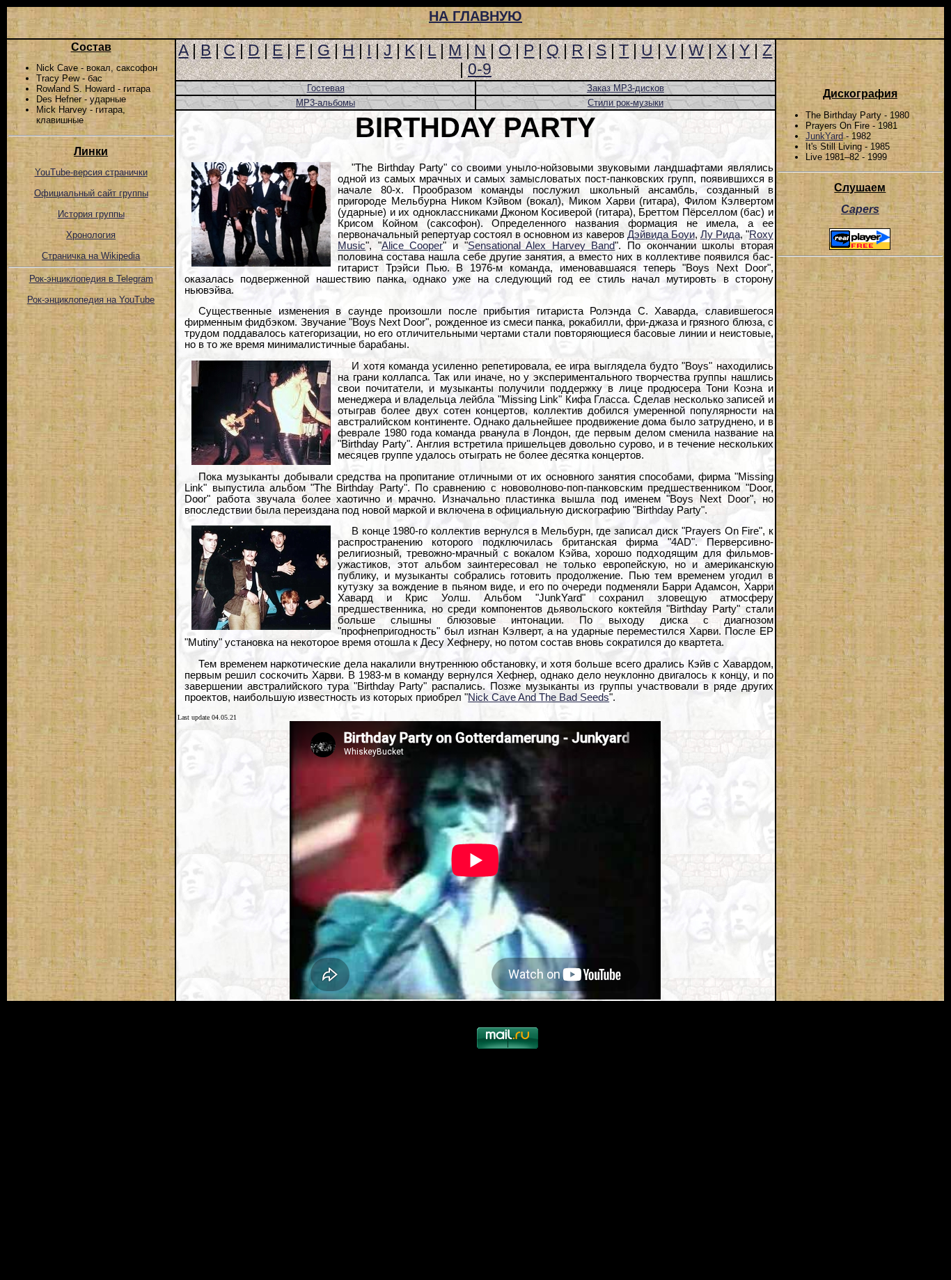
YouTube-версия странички (91, 172)
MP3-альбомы (325, 102)
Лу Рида (720, 234)
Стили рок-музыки (625, 102)
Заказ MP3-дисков (625, 88)
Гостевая (326, 88)
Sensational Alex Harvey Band (541, 245)
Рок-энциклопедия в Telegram (91, 279)
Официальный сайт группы (91, 193)
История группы (91, 214)
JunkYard (824, 136)
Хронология (91, 235)
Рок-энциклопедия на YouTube (91, 299)
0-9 (480, 69)
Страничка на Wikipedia (91, 256)
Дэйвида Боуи (661, 234)
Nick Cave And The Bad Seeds (538, 697)
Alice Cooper (412, 245)
